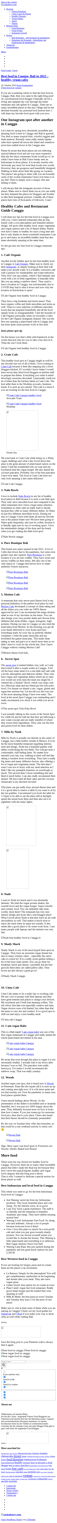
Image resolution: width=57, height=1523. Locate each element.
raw (38, 1472)
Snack (14, 21)
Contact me (11, 1486)
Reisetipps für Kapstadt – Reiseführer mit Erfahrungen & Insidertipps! (29, 41)
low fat (51, 1469)
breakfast (43, 1453)
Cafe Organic (21, 264)
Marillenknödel (10, 1472)
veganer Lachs (5, 1479)
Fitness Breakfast (19, 11)
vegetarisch (32, 1479)
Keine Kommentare (24, 85)
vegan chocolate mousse (48, 1476)
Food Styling (17, 30)
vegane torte (24, 1479)
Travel (14, 70)
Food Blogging (18, 28)
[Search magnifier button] (3, 1365)
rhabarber (50, 1472)
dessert (17, 1456)
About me (10, 45)
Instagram (11, 266)
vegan (27, 1475)
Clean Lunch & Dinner (21, 14)
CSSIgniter (30, 1519)
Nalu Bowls (24, 496)
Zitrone (50, 1479)
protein (32, 1471)
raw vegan (43, 1472)
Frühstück (42, 1459)
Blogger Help (12, 26)
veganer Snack (14, 1479)
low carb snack (42, 1469)
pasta (26, 1472)
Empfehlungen (12, 47)
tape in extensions (16, 1476)
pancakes (19, 1472)
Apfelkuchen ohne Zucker (9, 1453)
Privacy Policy (12, 1490)
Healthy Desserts (19, 16)
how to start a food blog (19, 1465)
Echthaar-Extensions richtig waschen (38, 1456)
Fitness (14, 23)
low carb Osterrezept (30, 1469)
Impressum (11, 1488)
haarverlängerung (7, 1463)
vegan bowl (36, 1476)
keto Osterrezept (43, 1465)
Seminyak (6, 1313)
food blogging (15, 1459)
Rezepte (9, 9)
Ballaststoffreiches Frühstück (28, 1453)
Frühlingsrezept (30, 1459)
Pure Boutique (34, 554)
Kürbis (8, 1469)
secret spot (11, 665)
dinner (24, 1456)
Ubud (19, 1313)
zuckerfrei (13, 1481)
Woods (50, 1083)
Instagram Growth (19, 33)
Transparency (12, 1493)
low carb (17, 1468)
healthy (19, 1462)
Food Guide (6, 70)
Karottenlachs (33, 1465)
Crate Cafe (6, 366)
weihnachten (42, 1479)
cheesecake (7, 1456)
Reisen (9, 35)
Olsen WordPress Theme (11, 1519)
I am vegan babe (30, 1032)
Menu (3, 52)
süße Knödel (5, 1476)
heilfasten (26, 1463)
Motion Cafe (7, 606)
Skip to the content (9, 2)
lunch (3, 1472)
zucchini (4, 1481)
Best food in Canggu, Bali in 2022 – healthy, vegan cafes (25, 77)
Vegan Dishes (17, 19)
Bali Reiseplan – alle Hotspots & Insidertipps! (31, 38)
